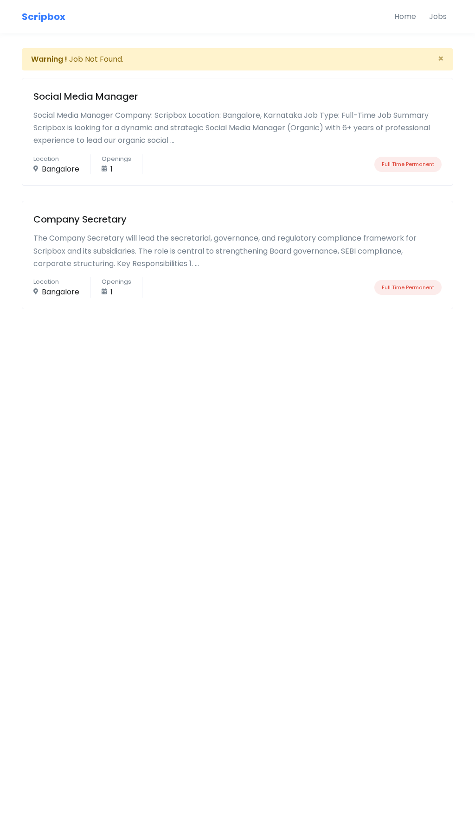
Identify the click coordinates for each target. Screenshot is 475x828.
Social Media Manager (85, 96)
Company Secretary (80, 219)
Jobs (438, 16)
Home (405, 16)
